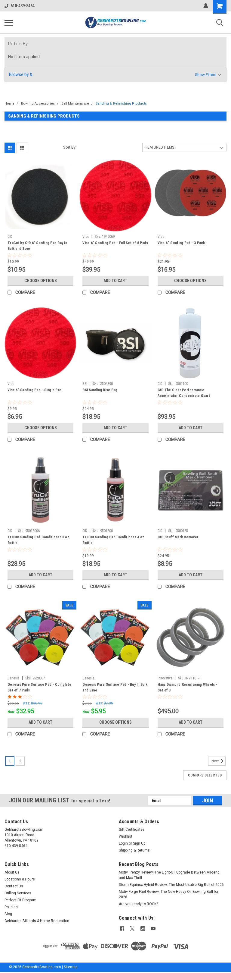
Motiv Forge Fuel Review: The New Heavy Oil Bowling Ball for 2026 (168, 894)
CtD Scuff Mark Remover (178, 537)
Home (9, 103)
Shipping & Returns (134, 850)
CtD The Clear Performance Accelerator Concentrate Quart (184, 393)
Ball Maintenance (75, 103)
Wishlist (125, 836)
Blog (8, 914)
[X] (132, 928)
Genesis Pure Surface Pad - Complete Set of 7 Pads (39, 687)
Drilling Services (18, 893)
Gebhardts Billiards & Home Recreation (37, 921)
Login (123, 843)
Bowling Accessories (38, 103)
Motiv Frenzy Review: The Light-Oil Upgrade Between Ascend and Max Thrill (169, 875)
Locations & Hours (20, 879)
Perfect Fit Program (20, 900)
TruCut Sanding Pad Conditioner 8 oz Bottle (38, 540)
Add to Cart (115, 280)
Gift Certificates (132, 829)
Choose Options (40, 280)
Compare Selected (205, 775)
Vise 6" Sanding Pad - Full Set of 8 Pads (115, 243)
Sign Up (139, 843)
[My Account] (205, 5)
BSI (84, 384)
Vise (85, 237)
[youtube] (153, 928)
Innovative (165, 678)
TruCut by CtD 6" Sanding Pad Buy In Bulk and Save (37, 246)
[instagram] (142, 928)
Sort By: (69, 147)
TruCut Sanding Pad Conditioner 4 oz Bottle (113, 540)
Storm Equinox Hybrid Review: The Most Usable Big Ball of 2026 (171, 885)
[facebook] (122, 928)
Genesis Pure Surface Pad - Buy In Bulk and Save (114, 687)
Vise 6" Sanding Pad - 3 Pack (181, 243)
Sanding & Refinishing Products (121, 103)
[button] (115, 74)
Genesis (14, 678)
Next (215, 761)
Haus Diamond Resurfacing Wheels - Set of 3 (187, 687)
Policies (11, 907)
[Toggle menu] (9, 22)
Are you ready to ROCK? (139, 904)
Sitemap (70, 967)
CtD (10, 237)
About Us (12, 872)
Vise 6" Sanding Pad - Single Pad (35, 390)
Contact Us (14, 886)
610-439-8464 (23, 5)
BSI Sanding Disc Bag (99, 390)
